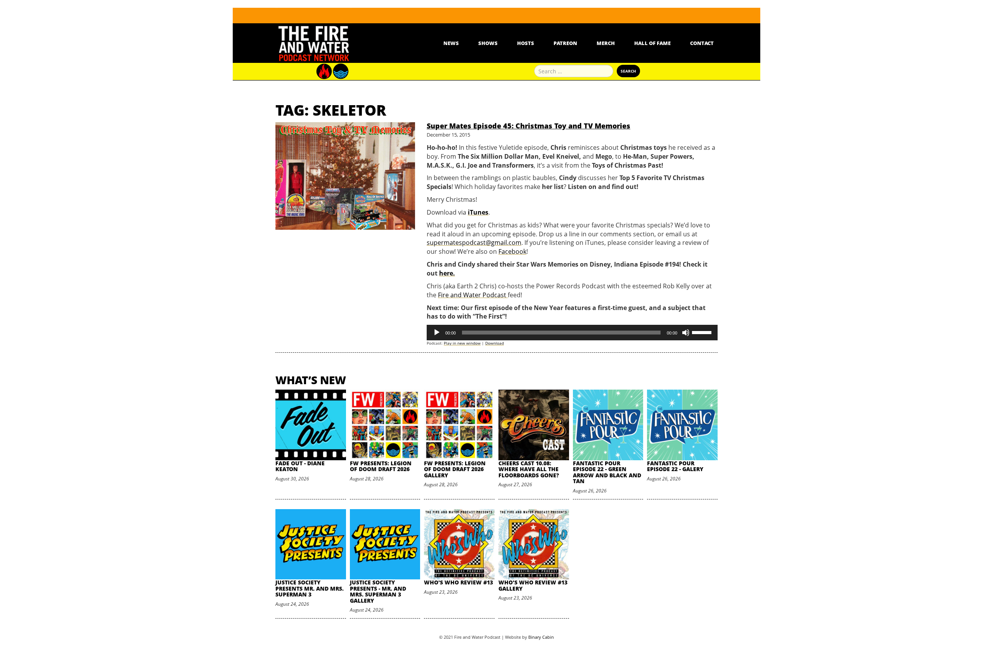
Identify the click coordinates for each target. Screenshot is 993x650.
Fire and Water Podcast (473, 295)
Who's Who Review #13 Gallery (532, 585)
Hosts (525, 43)
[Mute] (686, 332)
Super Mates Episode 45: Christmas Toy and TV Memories (528, 125)
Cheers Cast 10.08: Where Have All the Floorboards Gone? (528, 469)
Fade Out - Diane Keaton (300, 466)
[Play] (437, 332)
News (451, 43)
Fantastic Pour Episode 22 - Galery (675, 466)
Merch (606, 43)
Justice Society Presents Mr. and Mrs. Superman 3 (309, 588)
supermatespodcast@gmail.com (474, 242)
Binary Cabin (541, 637)
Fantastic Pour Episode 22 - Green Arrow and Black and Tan (607, 472)
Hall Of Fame (652, 43)
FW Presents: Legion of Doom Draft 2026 (381, 466)
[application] (572, 332)
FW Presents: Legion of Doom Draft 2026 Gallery (455, 469)
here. (447, 273)
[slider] (703, 332)
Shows (488, 43)
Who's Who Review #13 (458, 582)
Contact (702, 43)
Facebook (512, 251)
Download (494, 343)
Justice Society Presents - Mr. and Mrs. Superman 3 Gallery (378, 591)
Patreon (565, 43)
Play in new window (462, 343)
